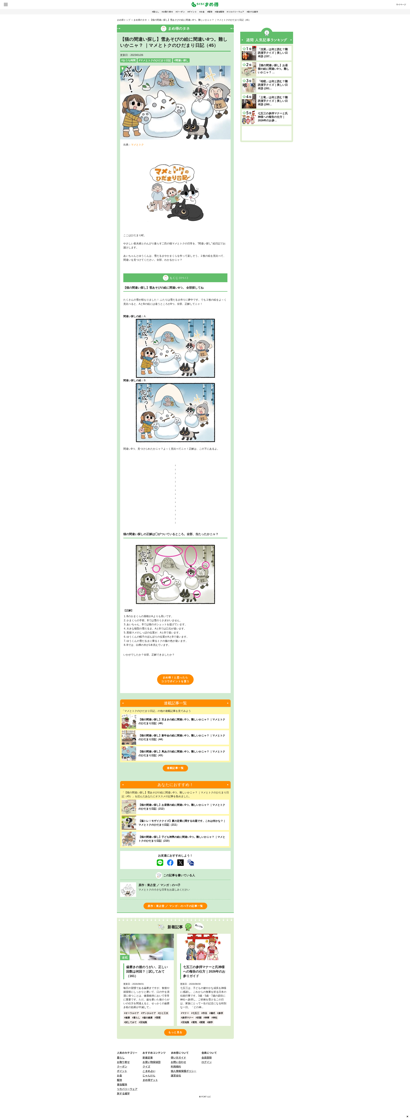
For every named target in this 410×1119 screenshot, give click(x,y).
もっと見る (175, 1032)
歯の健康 (148, 1017)
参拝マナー (187, 1017)
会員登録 (206, 1057)
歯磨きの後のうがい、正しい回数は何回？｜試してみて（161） (147, 971)
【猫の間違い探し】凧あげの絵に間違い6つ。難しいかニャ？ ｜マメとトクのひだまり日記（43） (182, 753)
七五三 (196, 1013)
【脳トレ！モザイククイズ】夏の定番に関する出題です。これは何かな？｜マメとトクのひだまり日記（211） (182, 822)
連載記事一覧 (175, 768)
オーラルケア (132, 1013)
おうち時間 (129, 60)
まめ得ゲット (150, 1080)
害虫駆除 (220, 11)
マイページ (401, 4)
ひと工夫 (163, 1013)
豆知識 (143, 1022)
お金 (203, 11)
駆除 (210, 11)
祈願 (199, 1017)
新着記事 (148, 1057)
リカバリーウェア (236, 11)
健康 (127, 1017)
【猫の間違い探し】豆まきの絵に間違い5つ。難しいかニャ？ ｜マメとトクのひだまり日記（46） (182, 721)
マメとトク (137, 144)
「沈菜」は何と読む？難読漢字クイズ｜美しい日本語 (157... (273, 53)
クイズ (146, 1066)
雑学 (210, 1022)
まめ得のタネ (140, 20)
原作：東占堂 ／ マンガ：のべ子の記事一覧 (175, 906)
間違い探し (182, 60)
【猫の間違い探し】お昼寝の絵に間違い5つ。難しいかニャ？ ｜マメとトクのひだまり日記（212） (182, 806)
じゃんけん (149, 1075)
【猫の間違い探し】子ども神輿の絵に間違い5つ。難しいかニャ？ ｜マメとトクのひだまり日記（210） (182, 839)
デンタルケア (149, 1013)
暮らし (156, 11)
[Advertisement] (266, 133)
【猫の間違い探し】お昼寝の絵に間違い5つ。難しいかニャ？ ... (273, 69)
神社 (215, 1017)
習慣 (158, 1017)
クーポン (181, 11)
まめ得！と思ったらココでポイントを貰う (175, 679)
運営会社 (176, 1075)
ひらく (183, 277)
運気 (195, 1022)
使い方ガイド (178, 1057)
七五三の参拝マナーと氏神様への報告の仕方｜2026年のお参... (273, 117)
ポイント (193, 11)
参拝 (220, 1013)
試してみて (131, 1022)
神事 (207, 1017)
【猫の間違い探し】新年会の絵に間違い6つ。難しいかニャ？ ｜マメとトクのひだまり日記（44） (182, 737)
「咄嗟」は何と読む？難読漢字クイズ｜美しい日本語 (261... (273, 85)
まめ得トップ (123, 20)
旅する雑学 (253, 11)
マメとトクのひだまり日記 (155, 60)
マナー (185, 1013)
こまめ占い (149, 1071)
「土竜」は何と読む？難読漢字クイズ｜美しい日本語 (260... (273, 101)
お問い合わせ (178, 1062)
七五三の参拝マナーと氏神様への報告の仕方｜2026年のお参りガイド (204, 971)
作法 (205, 1013)
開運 (202, 1022)
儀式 (213, 1013)
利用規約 (176, 1066)
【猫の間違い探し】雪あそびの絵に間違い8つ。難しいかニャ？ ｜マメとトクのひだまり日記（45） (200, 20)
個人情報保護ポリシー (183, 1071)
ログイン (206, 1062)
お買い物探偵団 (151, 1062)
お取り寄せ (168, 11)
